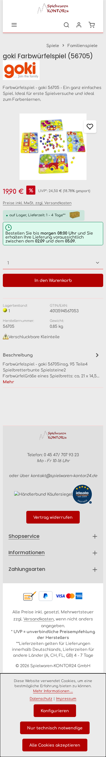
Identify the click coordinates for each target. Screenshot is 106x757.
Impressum (66, 698)
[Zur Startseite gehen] (53, 8)
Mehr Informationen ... (53, 691)
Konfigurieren (55, 710)
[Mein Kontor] (79, 24)
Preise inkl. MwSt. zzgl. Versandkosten (37, 203)
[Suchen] (66, 24)
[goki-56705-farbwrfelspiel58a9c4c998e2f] (53, 146)
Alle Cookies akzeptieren (54, 744)
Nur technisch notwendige (55, 727)
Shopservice (24, 536)
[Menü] (14, 24)
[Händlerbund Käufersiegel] (43, 494)
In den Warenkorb (53, 280)
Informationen (26, 552)
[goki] (53, 70)
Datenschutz (41, 698)
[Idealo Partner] (82, 494)
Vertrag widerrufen (53, 517)
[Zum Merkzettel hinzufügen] (90, 126)
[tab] (51, 368)
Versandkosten (38, 618)
